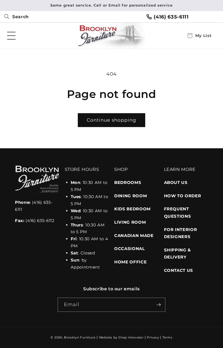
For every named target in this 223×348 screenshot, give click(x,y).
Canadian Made (134, 235)
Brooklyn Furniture (79, 337)
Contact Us (178, 270)
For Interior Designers (180, 233)
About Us (176, 182)
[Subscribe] (158, 305)
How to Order (182, 195)
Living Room (130, 222)
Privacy (153, 337)
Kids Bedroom (132, 208)
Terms (167, 337)
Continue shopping (112, 120)
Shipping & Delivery (177, 253)
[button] (14, 17)
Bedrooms (127, 182)
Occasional (129, 248)
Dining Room (130, 195)
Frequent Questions (177, 212)
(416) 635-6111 (171, 17)
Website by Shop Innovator (121, 337)
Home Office (130, 261)
